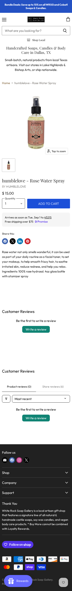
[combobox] (31, 30)
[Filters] (6, 399)
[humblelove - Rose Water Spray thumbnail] (8, 165)
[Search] (65, 30)
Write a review (36, 329)
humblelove (16, 186)
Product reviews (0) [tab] (19, 386)
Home (6, 83)
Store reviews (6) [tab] (53, 386)
